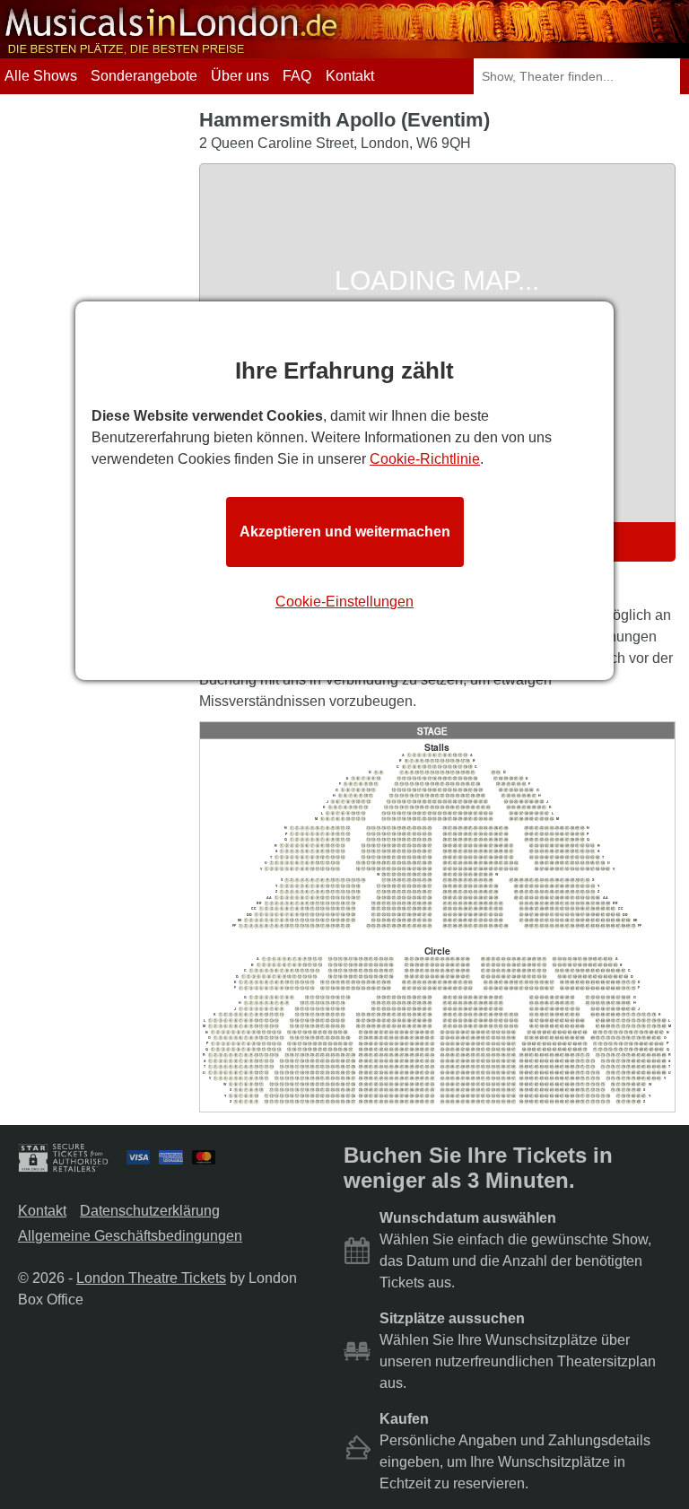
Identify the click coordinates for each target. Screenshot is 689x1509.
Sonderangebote (144, 75)
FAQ (297, 75)
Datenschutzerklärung (150, 1210)
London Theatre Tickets (151, 1278)
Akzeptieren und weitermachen (345, 531)
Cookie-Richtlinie (425, 459)
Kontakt (350, 75)
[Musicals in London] (172, 49)
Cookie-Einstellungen (344, 601)
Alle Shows (40, 75)
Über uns (240, 75)
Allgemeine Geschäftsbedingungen (130, 1235)
